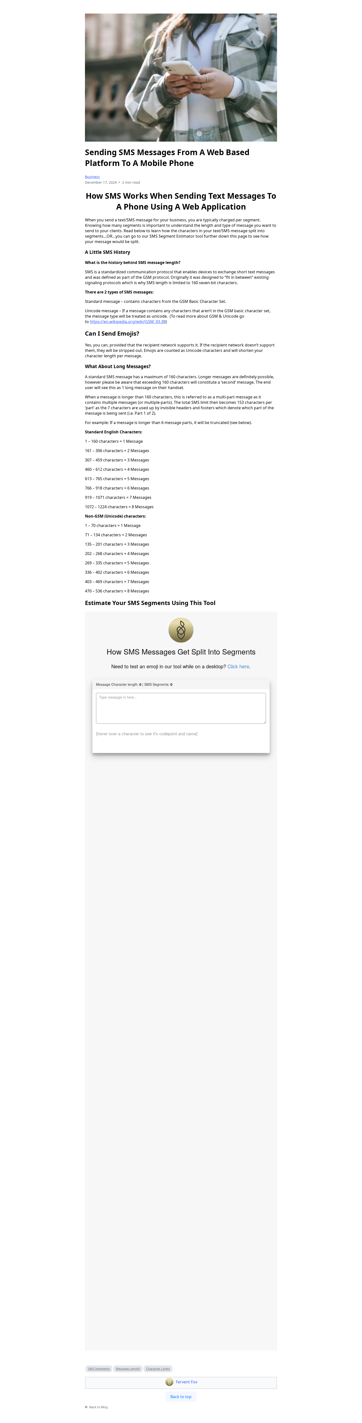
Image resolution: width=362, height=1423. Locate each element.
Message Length (128, 1368)
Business (92, 176)
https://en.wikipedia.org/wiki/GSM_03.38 (127, 321)
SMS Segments (99, 1368)
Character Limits (158, 1368)
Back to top (181, 1396)
